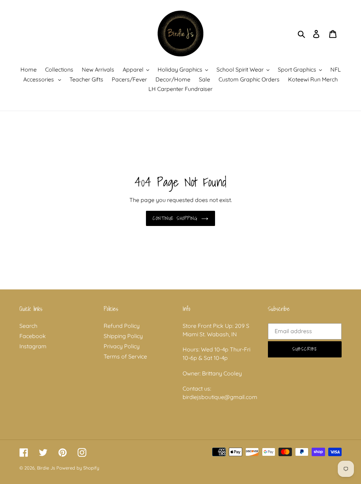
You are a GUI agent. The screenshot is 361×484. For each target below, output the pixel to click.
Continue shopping (175, 218)
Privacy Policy (122, 346)
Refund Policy (122, 325)
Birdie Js (46, 468)
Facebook (32, 335)
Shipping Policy (123, 335)
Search (28, 325)
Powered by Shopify (77, 468)
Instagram (33, 346)
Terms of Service (125, 356)
